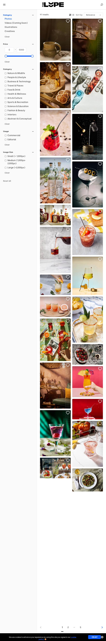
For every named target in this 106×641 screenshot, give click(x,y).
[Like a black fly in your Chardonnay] (87, 276)
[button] (6, 56)
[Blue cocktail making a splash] (87, 409)
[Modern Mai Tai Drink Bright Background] (87, 381)
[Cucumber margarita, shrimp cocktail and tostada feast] (55, 468)
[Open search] (101, 4)
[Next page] (100, 627)
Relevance (90, 15)
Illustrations (11, 27)
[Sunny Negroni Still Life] (55, 339)
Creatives (10, 31)
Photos (8, 19)
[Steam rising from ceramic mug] (55, 40)
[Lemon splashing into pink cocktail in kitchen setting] (87, 444)
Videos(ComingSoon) (16, 23)
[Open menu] (4, 4)
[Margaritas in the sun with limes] (87, 320)
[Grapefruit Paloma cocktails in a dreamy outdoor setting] (55, 307)
